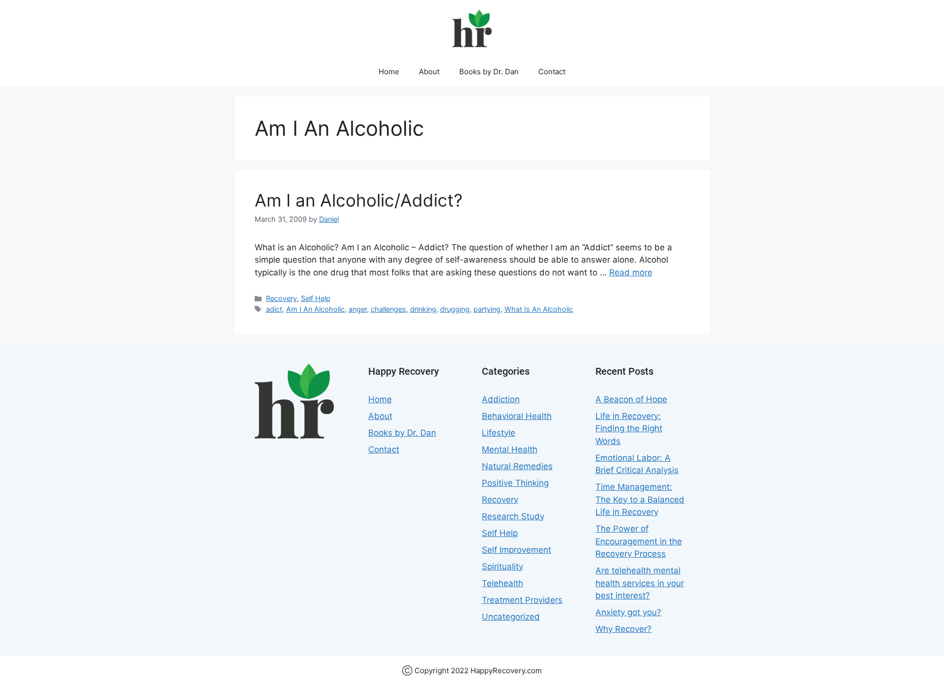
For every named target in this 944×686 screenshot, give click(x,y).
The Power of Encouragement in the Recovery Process (638, 541)
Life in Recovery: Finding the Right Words (628, 428)
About (429, 71)
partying (487, 309)
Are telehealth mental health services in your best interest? (639, 583)
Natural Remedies (517, 466)
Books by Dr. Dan (489, 71)
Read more (630, 272)
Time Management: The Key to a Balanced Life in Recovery (639, 499)
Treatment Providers (522, 600)
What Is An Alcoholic (538, 309)
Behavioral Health (517, 416)
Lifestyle (498, 433)
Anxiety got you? (628, 612)
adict (274, 309)
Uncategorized (511, 617)
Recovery (281, 298)
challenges (388, 309)
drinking (423, 309)
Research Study (513, 516)
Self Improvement (516, 550)
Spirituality (502, 566)
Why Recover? (623, 629)
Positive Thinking (515, 483)
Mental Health (509, 449)
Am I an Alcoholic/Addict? (359, 200)
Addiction (501, 399)
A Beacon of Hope (631, 399)
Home (389, 71)
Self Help (315, 298)
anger (358, 309)
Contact (551, 71)
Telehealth (502, 583)
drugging (455, 309)
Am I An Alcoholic (315, 309)
